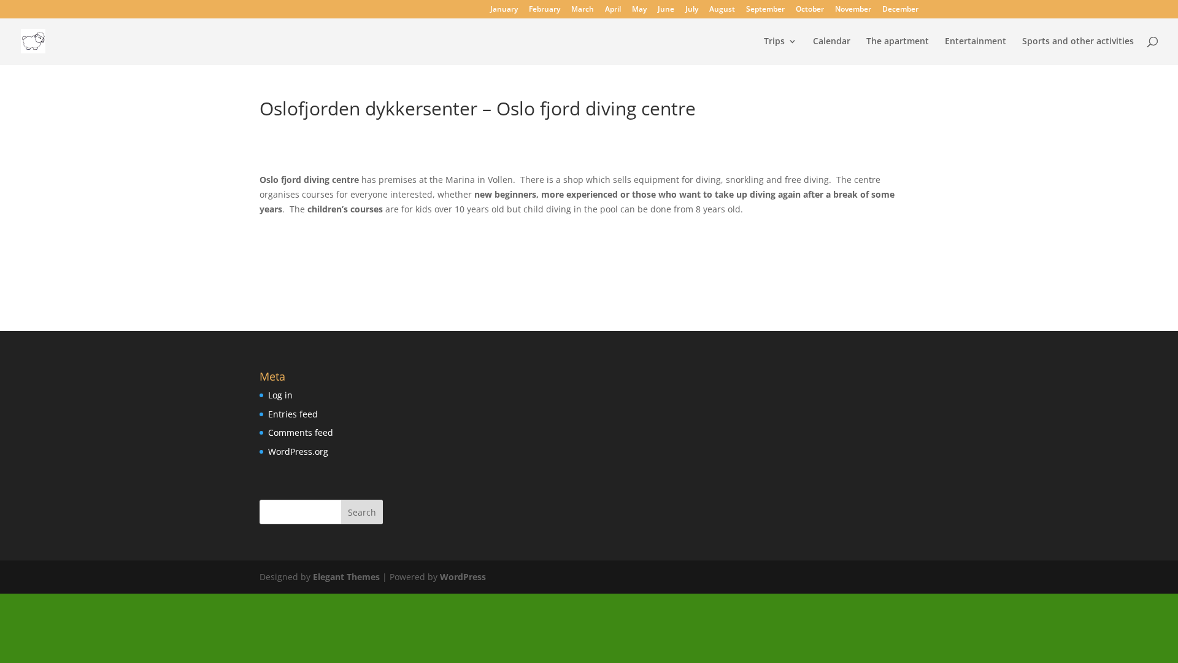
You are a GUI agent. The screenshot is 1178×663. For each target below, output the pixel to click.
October (810, 10)
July (691, 10)
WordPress (463, 577)
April (613, 10)
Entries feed (293, 414)
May (639, 10)
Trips (774, 42)
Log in (280, 395)
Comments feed (300, 432)
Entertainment (975, 42)
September (765, 10)
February (544, 10)
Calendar (831, 42)
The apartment (897, 42)
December (900, 10)
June (666, 10)
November (853, 10)
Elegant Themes (346, 577)
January (504, 10)
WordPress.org (298, 451)
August (722, 10)
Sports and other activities (1078, 42)
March (582, 10)
